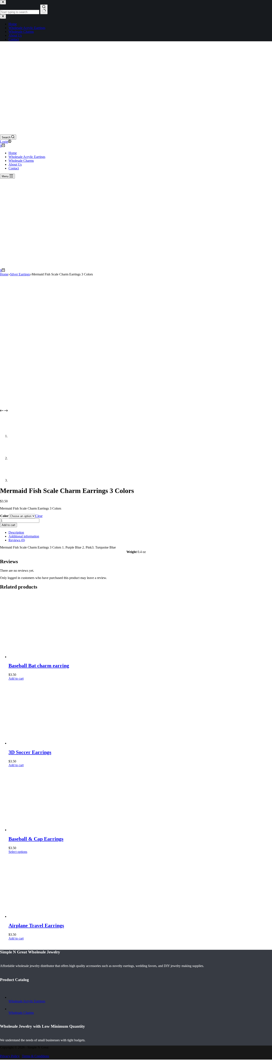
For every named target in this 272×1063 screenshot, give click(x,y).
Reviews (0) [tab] (16, 540)
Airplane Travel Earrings (36, 925)
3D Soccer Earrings (29, 752)
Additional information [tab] (23, 536)
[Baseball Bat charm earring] (40, 657)
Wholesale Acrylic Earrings (26, 157)
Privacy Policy (10, 1056)
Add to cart (8, 525)
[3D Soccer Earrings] (40, 743)
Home (12, 153)
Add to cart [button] (16, 678)
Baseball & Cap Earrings (35, 839)
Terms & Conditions (35, 1056)
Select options (17, 852)
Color (4, 516)
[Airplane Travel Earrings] (40, 916)
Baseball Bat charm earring (38, 665)
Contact (13, 168)
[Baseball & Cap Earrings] (40, 830)
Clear (38, 516)
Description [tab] (16, 532)
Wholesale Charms (21, 160)
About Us (15, 164)
